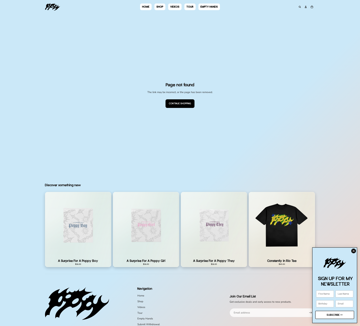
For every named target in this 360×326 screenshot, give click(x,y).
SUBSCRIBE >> (335, 314)
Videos (141, 307)
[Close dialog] (353, 250)
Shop (140, 301)
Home (140, 295)
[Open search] (300, 7)
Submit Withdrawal (148, 324)
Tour (139, 313)
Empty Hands (145, 318)
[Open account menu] (306, 7)
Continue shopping (180, 103)
